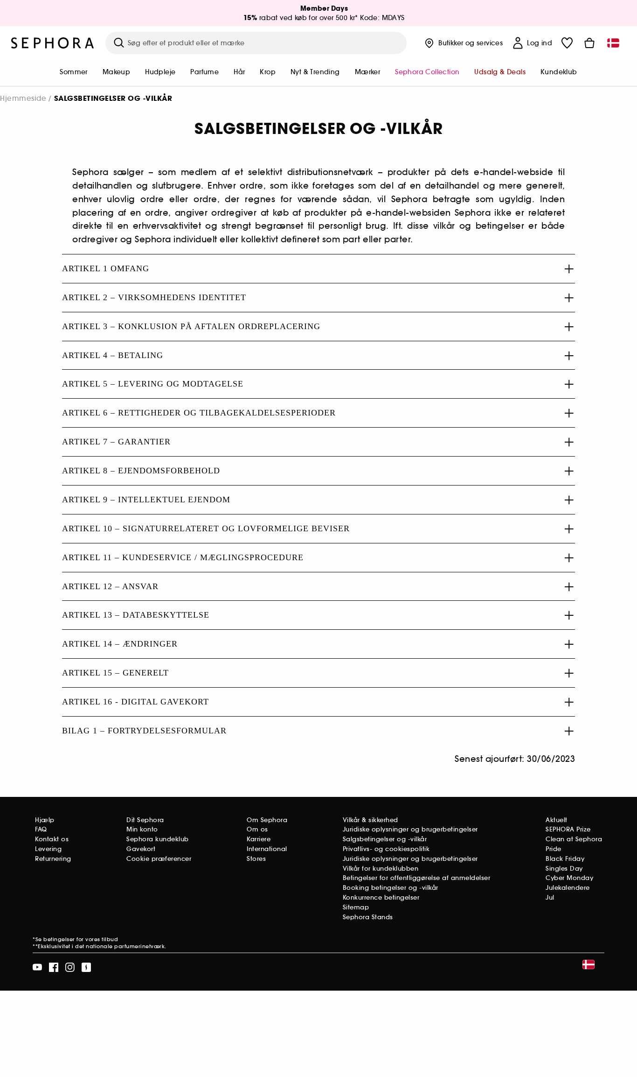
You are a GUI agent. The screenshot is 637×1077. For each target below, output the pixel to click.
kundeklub (558, 72)
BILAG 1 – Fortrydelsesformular (144, 730)
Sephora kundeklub (157, 839)
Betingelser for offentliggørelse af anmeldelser (417, 878)
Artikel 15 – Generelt (115, 672)
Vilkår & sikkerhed (370, 820)
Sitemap (356, 907)
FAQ (41, 829)
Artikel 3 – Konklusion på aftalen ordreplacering (191, 326)
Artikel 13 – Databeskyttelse (135, 614)
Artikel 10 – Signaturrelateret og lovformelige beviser (206, 528)
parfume (204, 72)
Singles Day (564, 869)
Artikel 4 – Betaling (112, 355)
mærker (367, 72)
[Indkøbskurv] (589, 43)
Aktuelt (557, 820)
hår (239, 72)
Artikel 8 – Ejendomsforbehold (141, 470)
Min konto (142, 829)
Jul (550, 897)
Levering (48, 849)
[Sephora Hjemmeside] (52, 43)
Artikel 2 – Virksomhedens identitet (154, 297)
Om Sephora (267, 820)
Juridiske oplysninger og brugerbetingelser (410, 829)
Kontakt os (52, 839)
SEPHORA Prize (568, 829)
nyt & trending (315, 72)
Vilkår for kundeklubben (381, 869)
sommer (73, 72)
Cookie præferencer (158, 859)
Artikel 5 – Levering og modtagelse (152, 383)
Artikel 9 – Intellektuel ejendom (146, 499)
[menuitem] (73, 73)
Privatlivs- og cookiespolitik (386, 849)
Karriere (258, 839)
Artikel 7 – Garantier (116, 441)
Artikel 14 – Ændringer (120, 643)
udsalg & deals (500, 72)
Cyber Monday (569, 878)
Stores (256, 859)
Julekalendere (568, 888)
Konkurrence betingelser (381, 897)
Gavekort (140, 849)
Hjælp (45, 820)
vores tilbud (101, 939)
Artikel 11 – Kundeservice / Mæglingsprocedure (183, 557)
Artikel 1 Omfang (105, 268)
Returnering (53, 859)
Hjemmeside (23, 98)
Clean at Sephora (574, 839)
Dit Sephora (145, 820)
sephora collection (427, 72)
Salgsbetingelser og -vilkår (385, 839)
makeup (116, 72)
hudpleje (160, 72)
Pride (553, 849)
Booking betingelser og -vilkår (390, 888)
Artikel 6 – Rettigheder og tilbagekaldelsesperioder (199, 412)
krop (268, 72)
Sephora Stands (368, 917)
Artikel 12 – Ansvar (110, 586)
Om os (257, 829)
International (267, 849)
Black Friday (565, 859)
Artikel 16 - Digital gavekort (135, 701)
